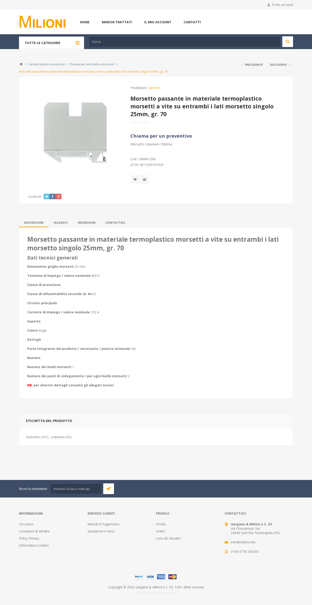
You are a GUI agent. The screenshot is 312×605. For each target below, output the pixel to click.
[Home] (21, 64)
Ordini (160, 531)
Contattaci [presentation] (115, 222)
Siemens (154, 88)
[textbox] (184, 42)
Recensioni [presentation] (86, 222)
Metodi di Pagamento (103, 524)
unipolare (58, 437)
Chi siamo (26, 524)
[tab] (34, 222)
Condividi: (35, 196)
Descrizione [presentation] (34, 222)
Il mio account (282, 5)
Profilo (161, 524)
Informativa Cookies (34, 545)
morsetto (33, 437)
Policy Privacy (29, 538)
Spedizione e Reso (101, 531)
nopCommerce (165, 592)
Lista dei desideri (168, 538)
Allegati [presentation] (61, 222)
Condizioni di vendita (34, 531)
